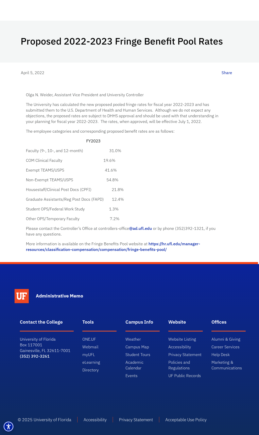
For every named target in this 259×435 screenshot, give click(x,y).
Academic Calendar (134, 365)
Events (131, 375)
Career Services (225, 347)
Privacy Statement (185, 354)
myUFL (88, 354)
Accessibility (179, 347)
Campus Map (137, 347)
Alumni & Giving (225, 339)
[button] (8, 426)
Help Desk (220, 354)
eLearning (91, 362)
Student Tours (137, 354)
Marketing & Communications (226, 365)
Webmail (90, 347)
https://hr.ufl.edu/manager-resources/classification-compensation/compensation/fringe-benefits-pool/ (113, 246)
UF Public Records (184, 375)
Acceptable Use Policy (186, 419)
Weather (133, 339)
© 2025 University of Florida (44, 419)
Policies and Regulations (179, 365)
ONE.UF (89, 339)
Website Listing (182, 339)
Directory (90, 370)
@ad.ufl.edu (140, 228)
